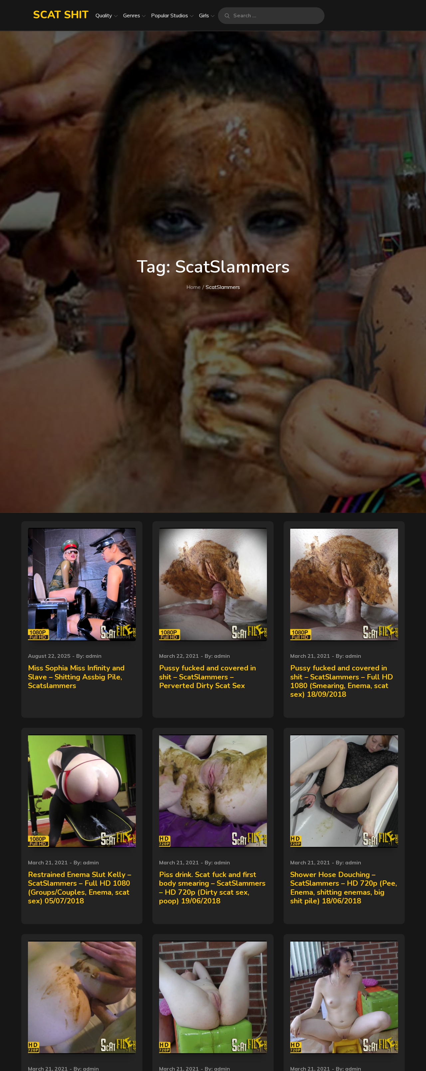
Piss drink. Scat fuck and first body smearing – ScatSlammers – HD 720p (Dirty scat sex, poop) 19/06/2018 (212, 888)
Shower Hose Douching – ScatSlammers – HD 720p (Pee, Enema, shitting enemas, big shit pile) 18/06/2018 (343, 888)
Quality (104, 15)
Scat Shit (61, 15)
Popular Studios (169, 15)
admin (94, 655)
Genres (131, 15)
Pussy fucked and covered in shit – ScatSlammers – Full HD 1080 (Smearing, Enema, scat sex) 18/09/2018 (341, 681)
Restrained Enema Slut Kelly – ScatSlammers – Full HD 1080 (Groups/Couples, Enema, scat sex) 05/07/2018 (79, 888)
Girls (204, 15)
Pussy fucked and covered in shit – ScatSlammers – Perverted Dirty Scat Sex (207, 677)
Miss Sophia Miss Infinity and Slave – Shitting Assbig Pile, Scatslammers (76, 677)
